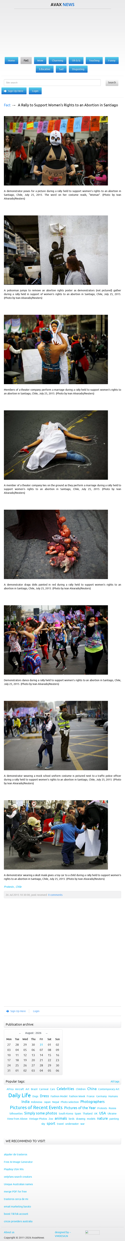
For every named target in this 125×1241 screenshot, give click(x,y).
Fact (7, 105)
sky (43, 1123)
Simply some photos (40, 1113)
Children (81, 1089)
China (92, 1089)
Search (112, 82)
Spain (78, 1113)
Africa (10, 1089)
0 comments (55, 894)
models (91, 1118)
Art (27, 1089)
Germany (101, 1096)
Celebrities (65, 1089)
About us (9, 1232)
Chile (18, 886)
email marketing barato (17, 1206)
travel (60, 1123)
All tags (115, 1081)
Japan (47, 1101)
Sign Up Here (15, 90)
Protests (9, 886)
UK (95, 1113)
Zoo (51, 1118)
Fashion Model (59, 1096)
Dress (44, 1096)
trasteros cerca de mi (16, 1199)
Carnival (43, 1089)
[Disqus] (61, 960)
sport (51, 1123)
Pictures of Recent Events (36, 1107)
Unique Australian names (18, 1184)
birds (71, 1118)
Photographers (92, 1102)
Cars (52, 1089)
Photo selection (70, 1101)
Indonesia (36, 1101)
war (82, 1123)
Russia (112, 1108)
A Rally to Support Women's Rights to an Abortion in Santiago (68, 105)
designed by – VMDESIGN (63, 1234)
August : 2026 (33, 1032)
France (91, 1096)
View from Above (17, 1118)
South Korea (66, 1113)
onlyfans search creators (18, 1176)
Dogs (35, 1096)
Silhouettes (16, 1113)
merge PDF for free (15, 1191)
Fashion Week (77, 1096)
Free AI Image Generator (18, 1161)
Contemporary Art (108, 1089)
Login (35, 90)
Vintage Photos (38, 1118)
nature (102, 1118)
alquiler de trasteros (15, 1154)
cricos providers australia (18, 1221)
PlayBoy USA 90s (14, 1169)
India (25, 1102)
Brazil (34, 1089)
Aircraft (19, 1089)
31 (41, 1044)
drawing (80, 1118)
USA (102, 1113)
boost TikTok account (16, 1213)
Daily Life (19, 1095)
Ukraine (112, 1113)
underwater (72, 1123)
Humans (113, 1096)
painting (114, 1118)
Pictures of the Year (80, 1108)
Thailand (87, 1113)
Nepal (55, 1101)
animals (61, 1118)
